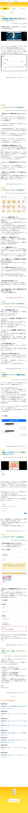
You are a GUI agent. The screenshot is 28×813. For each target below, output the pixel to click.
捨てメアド (3, 1)
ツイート (24, 77)
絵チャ (9, 1)
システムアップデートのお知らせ (13, 107)
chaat (3, 16)
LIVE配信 (15, 1)
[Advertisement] (14, 91)
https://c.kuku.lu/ (5, 687)
